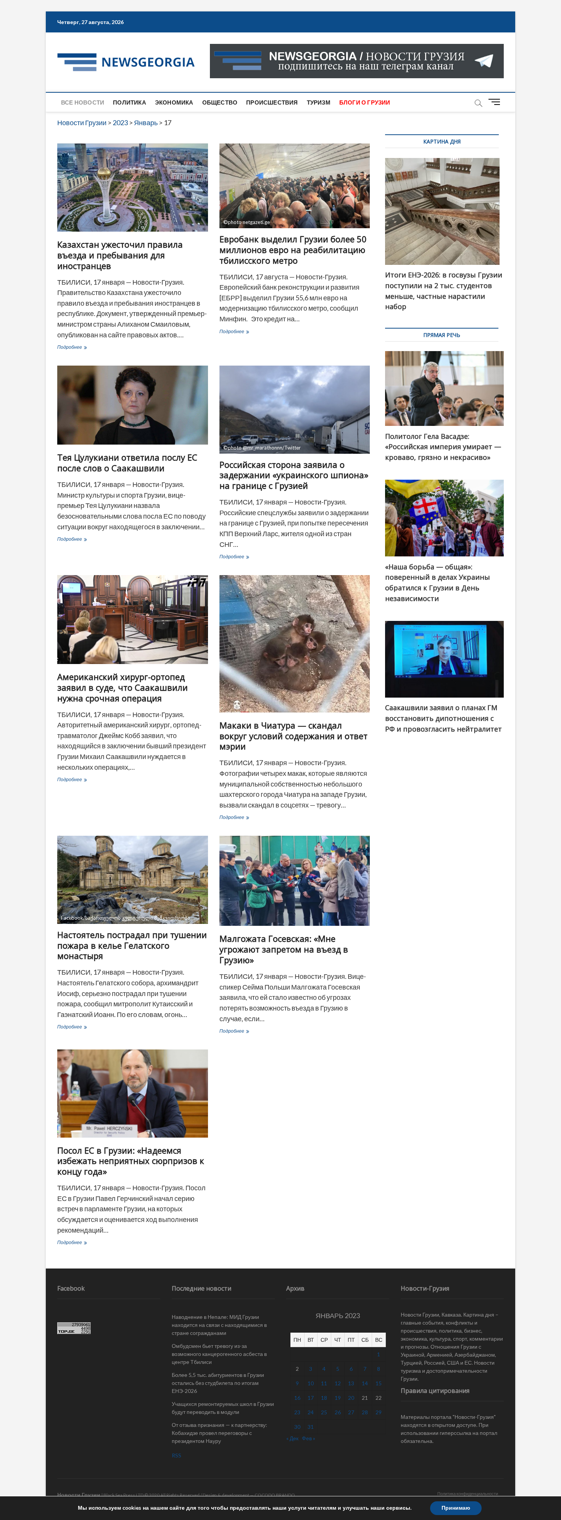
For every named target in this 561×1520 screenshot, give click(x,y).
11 (324, 1383)
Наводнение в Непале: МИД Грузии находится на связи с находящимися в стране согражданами (219, 1325)
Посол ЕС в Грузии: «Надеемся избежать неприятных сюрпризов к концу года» (130, 1160)
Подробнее (84, 348)
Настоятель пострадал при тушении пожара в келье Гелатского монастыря (132, 945)
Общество (220, 102)
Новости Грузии (78, 1494)
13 (351, 1383)
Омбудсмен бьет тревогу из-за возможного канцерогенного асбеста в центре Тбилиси (219, 1354)
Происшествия (272, 102)
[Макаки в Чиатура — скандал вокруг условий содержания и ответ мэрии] (294, 643)
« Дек (292, 1438)
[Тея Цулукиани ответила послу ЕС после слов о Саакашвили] (132, 405)
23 (297, 1412)
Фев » (308, 1438)
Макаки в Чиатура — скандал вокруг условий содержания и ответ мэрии (293, 735)
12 (338, 1383)
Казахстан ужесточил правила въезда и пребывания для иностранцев (120, 255)
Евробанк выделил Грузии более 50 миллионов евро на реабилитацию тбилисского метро (293, 249)
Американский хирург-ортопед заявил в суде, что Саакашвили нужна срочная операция (122, 687)
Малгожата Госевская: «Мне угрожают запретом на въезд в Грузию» (283, 949)
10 (311, 1383)
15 (379, 1383)
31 (311, 1426)
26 (338, 1412)
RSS (176, 1455)
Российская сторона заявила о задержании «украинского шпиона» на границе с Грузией (293, 475)
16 (297, 1397)
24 (311, 1412)
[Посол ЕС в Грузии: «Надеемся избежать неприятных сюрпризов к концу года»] (132, 1093)
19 (338, 1397)
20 (351, 1397)
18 (324, 1397)
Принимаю (456, 1508)
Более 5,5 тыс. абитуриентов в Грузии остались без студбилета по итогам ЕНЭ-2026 (218, 1383)
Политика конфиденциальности (467, 1493)
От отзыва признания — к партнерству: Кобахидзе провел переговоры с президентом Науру (219, 1433)
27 (351, 1412)
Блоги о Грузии (364, 102)
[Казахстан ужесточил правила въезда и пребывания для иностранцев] (132, 187)
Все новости (82, 102)
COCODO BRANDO (275, 1495)
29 (379, 1412)
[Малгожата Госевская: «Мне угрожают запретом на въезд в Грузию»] (294, 881)
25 (324, 1412)
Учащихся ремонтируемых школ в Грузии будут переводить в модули (223, 1408)
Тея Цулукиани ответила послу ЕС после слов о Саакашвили (127, 462)
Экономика (174, 102)
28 (365, 1412)
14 (365, 1383)
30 (297, 1426)
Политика (129, 102)
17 (311, 1397)
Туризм (318, 102)
